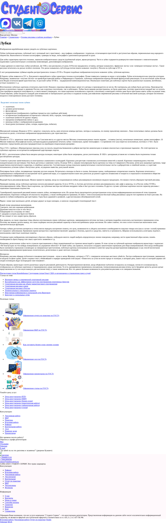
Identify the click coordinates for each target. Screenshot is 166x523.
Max (2, 442)
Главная (3, 37)
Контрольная (10, 479)
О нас (7, 496)
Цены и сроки (11, 500)
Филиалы (9, 488)
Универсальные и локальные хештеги (20, 290)
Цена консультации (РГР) (15, 397)
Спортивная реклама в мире (16, 286)
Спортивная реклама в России (17, 288)
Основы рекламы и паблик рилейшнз (36, 37)
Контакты (9, 498)
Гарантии (9, 505)
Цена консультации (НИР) (16, 399)
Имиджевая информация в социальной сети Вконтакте (27, 293)
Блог (7, 509)
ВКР (7, 418)
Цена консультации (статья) (16, 407)
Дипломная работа (12, 416)
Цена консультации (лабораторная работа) (22, 405)
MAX (10, 522)
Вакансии (9, 507)
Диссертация (10, 477)
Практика (9, 420)
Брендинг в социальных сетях (17, 295)
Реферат (8, 424)
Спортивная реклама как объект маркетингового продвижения (31, 284)
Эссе (7, 429)
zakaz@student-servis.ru (9, 462)
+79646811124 (6, 457)
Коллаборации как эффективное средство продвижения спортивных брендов (37, 282)
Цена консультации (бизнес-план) (19, 401)
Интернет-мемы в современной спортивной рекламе (27, 280)
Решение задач (11, 431)
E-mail (2, 448)
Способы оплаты (12, 502)
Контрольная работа (13, 427)
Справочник (14, 37)
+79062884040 (6, 459)
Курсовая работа (11, 422)
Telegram (3, 446)
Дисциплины (10, 485)
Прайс (48, 520)
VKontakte (4, 444)
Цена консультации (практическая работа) (22, 403)
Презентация (10, 433)
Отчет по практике (13, 481)
